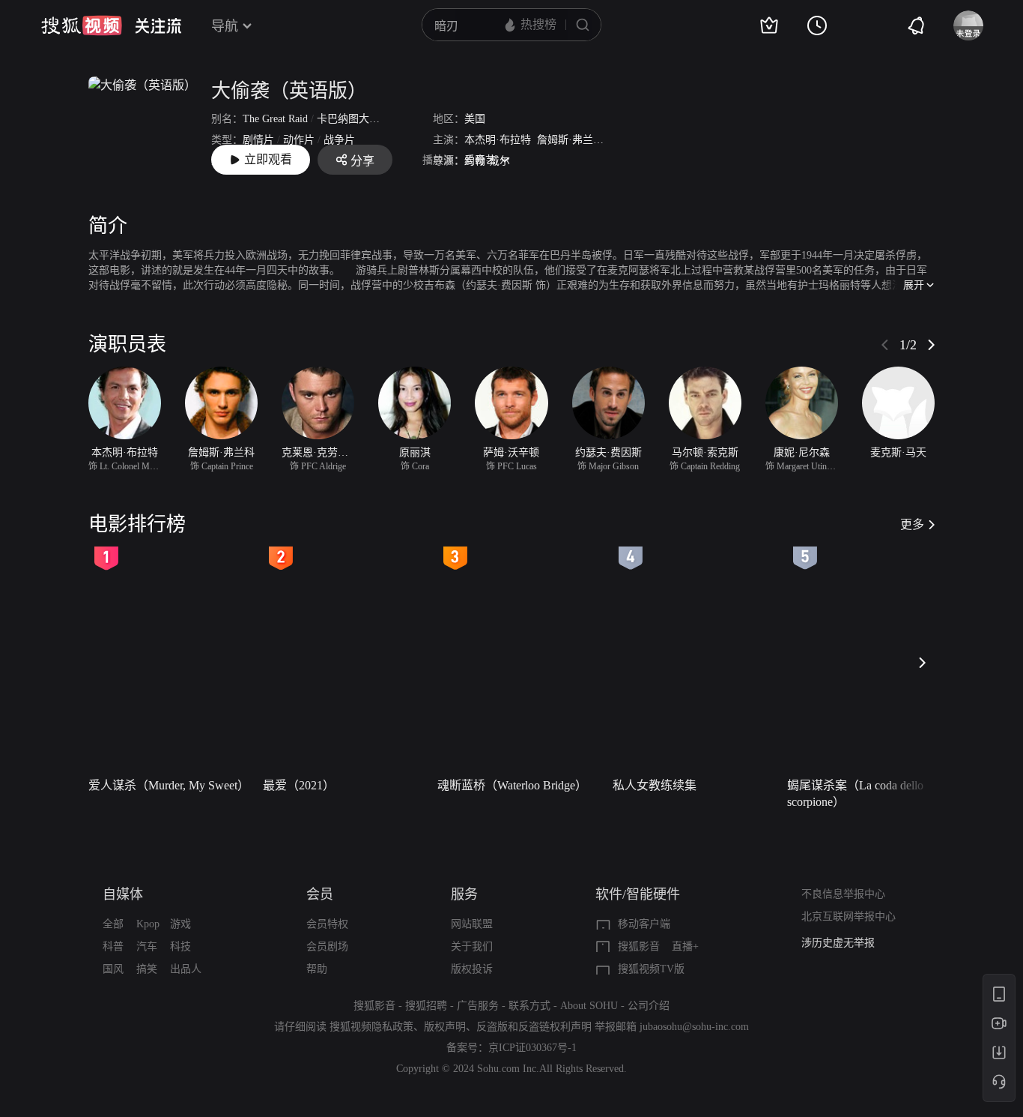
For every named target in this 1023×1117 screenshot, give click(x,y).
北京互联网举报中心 (848, 916)
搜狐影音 (639, 946)
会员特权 (327, 924)
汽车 (146, 946)
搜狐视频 (82, 25)
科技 (180, 946)
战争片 (339, 139)
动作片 (299, 139)
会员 (319, 894)
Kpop (148, 924)
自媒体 (123, 894)
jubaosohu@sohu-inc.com (694, 1026)
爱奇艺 (480, 160)
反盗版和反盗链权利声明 (534, 1026)
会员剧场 (327, 946)
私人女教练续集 (654, 785)
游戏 (180, 924)
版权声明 (445, 1026)
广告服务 (478, 1005)
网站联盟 (472, 924)
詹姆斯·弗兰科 (570, 139)
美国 (474, 118)
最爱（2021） (299, 785)
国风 (113, 969)
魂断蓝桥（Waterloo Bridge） (512, 785)
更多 (912, 524)
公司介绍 (649, 1005)
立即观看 (268, 159)
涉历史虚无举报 (838, 942)
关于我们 (472, 946)
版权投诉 (472, 969)
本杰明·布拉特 (497, 139)
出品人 (185, 969)
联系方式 (529, 1005)
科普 (113, 946)
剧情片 (258, 139)
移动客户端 (644, 924)
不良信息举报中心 (843, 894)
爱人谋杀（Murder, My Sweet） (168, 785)
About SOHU (589, 1005)
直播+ (685, 946)
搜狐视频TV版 (651, 969)
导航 (224, 26)
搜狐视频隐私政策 (371, 1026)
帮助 (316, 969)
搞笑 (146, 969)
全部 (113, 924)
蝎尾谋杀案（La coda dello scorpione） (855, 793)
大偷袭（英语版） (289, 91)
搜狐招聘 (426, 1005)
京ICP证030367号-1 (532, 1047)
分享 (362, 160)
